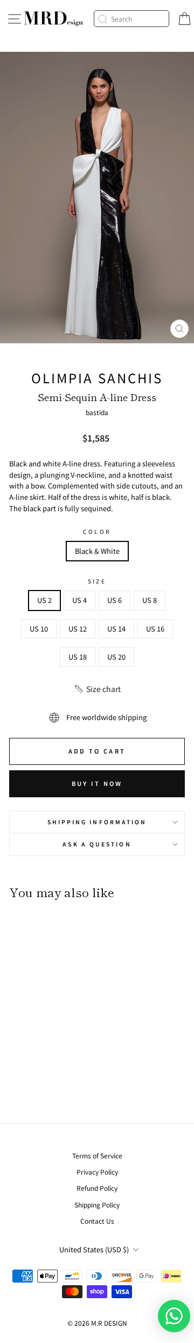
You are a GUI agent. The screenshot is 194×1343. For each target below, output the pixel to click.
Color (96, 531)
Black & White (97, 551)
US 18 (77, 657)
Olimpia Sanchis (97, 377)
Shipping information (97, 822)
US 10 (39, 628)
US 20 (116, 657)
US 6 (114, 600)
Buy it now (97, 783)
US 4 (79, 600)
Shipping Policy (97, 1204)
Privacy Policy (97, 1171)
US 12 (77, 628)
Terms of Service (97, 1155)
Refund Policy (97, 1187)
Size (97, 581)
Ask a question (97, 844)
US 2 (44, 600)
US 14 (116, 628)
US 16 (155, 628)
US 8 (149, 600)
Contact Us (97, 1220)
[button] (97, 689)
